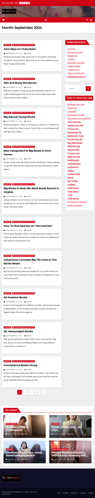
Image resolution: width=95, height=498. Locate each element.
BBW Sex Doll (74, 157)
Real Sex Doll (73, 150)
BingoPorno (72, 56)
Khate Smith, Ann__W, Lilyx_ (67, 428)
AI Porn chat (73, 129)
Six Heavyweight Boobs (18, 331)
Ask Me (65, 493)
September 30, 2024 (14, 53)
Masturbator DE (74, 132)
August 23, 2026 (60, 434)
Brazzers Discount (75, 52)
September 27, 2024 (14, 159)
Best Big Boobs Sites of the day (23, 45)
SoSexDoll (72, 108)
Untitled (90, 493)
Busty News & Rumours (59, 449)
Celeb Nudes (73, 199)
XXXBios (71, 185)
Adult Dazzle (73, 188)
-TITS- (70, 195)
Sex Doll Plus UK (75, 139)
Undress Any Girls (76, 125)
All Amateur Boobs (15, 297)
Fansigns (83, 493)
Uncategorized (11, 424)
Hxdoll (70, 178)
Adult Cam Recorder (76, 73)
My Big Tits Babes (75, 205)
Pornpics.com (74, 153)
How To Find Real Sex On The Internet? (28, 225)
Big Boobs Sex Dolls (76, 105)
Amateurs (7, 45)
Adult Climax (73, 192)
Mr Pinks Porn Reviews (77, 202)
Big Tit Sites (73, 181)
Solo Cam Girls (74, 122)
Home (59, 493)
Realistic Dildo (74, 174)
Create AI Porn (74, 70)
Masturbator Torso (76, 136)
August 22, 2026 (60, 459)
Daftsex (71, 171)
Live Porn (71, 49)
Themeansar (6, 494)
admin (29, 53)
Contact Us (74, 493)
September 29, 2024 (14, 87)
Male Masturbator (75, 143)
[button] (87, 20)
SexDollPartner (74, 164)
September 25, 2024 (14, 336)
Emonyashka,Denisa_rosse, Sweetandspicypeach (24, 454)
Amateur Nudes (74, 66)
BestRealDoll (73, 160)
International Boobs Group (20, 365)
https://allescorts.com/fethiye (79, 118)
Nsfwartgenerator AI (76, 77)
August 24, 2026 (14, 434)
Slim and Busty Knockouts (20, 82)
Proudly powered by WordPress (12, 492)
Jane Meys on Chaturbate (20, 49)
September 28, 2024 (14, 121)
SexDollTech (73, 167)
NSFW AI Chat (74, 146)
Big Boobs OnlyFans (76, 63)
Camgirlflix (72, 112)
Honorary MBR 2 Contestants (17, 428)
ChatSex (71, 59)
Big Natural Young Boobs (19, 116)
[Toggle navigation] (46, 20)
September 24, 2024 (14, 370)
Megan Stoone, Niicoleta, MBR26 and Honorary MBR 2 (69, 455)
